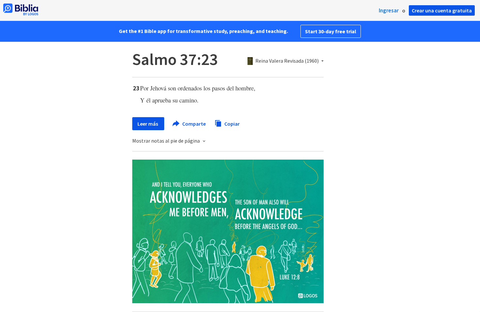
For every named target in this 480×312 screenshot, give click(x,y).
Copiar (231, 123)
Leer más (148, 123)
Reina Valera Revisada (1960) (287, 61)
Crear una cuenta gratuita (442, 10)
